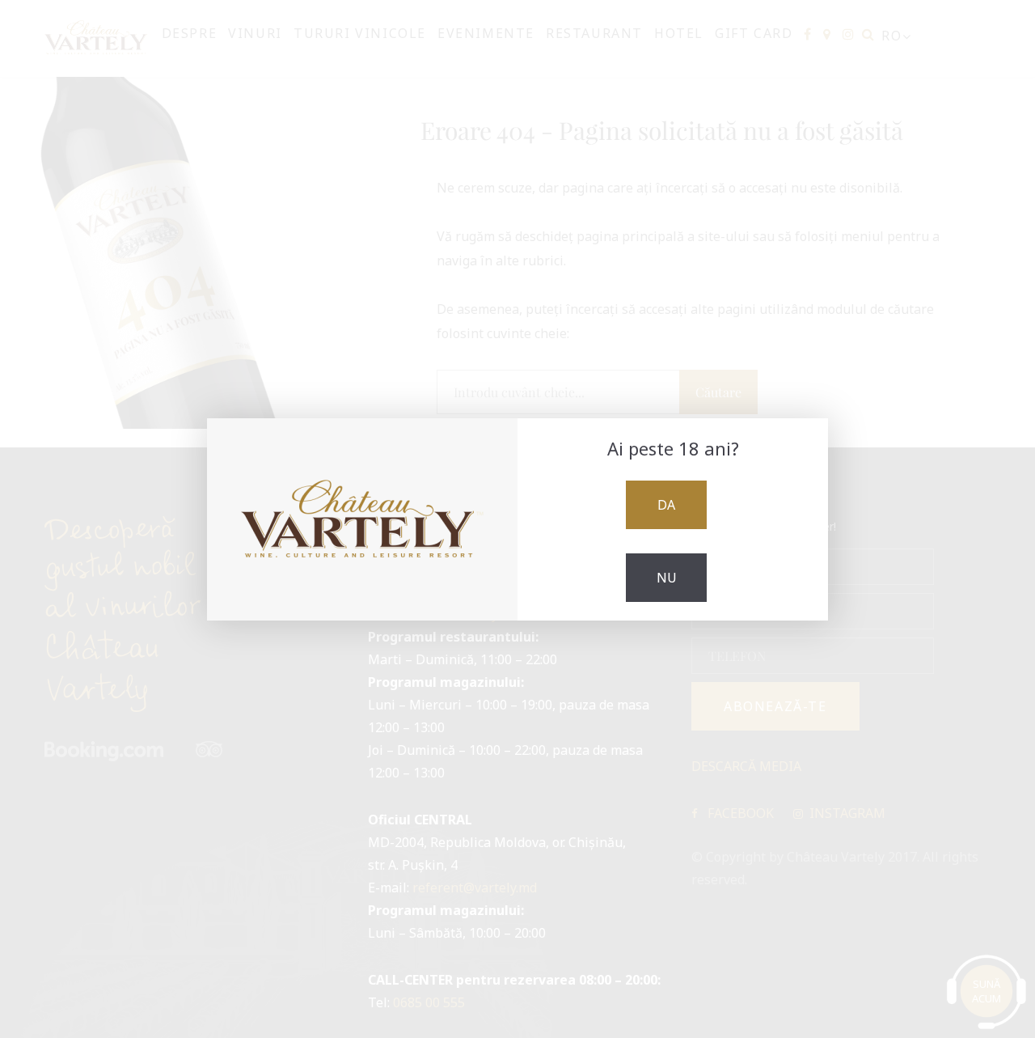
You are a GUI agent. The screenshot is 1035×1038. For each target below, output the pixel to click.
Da (666, 505)
